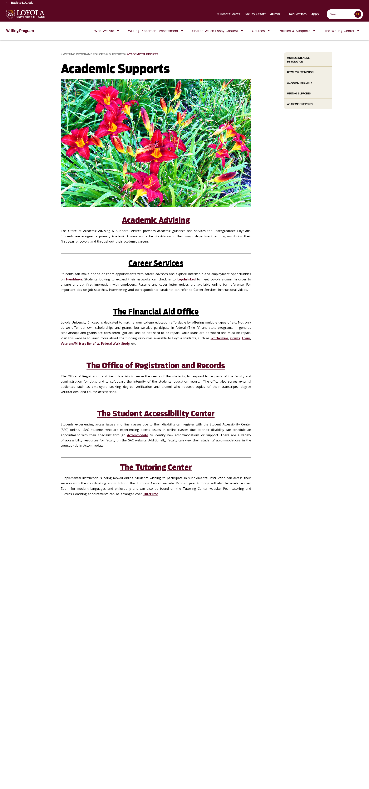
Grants (235, 338)
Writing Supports (299, 93)
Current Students (228, 14)
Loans (246, 338)
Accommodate (137, 435)
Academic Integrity (299, 82)
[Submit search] (357, 14)
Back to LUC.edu (22, 3)
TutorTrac (150, 494)
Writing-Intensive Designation (298, 60)
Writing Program (20, 30)
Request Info (298, 14)
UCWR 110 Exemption (300, 72)
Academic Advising (156, 220)
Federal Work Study (115, 343)
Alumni (275, 14)
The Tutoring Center (156, 467)
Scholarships (219, 338)
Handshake (74, 279)
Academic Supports (142, 54)
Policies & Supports (109, 54)
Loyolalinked (186, 279)
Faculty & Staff (255, 14)
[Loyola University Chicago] (25, 14)
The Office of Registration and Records (155, 365)
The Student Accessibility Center (156, 413)
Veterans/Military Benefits (80, 343)
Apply (315, 14)
